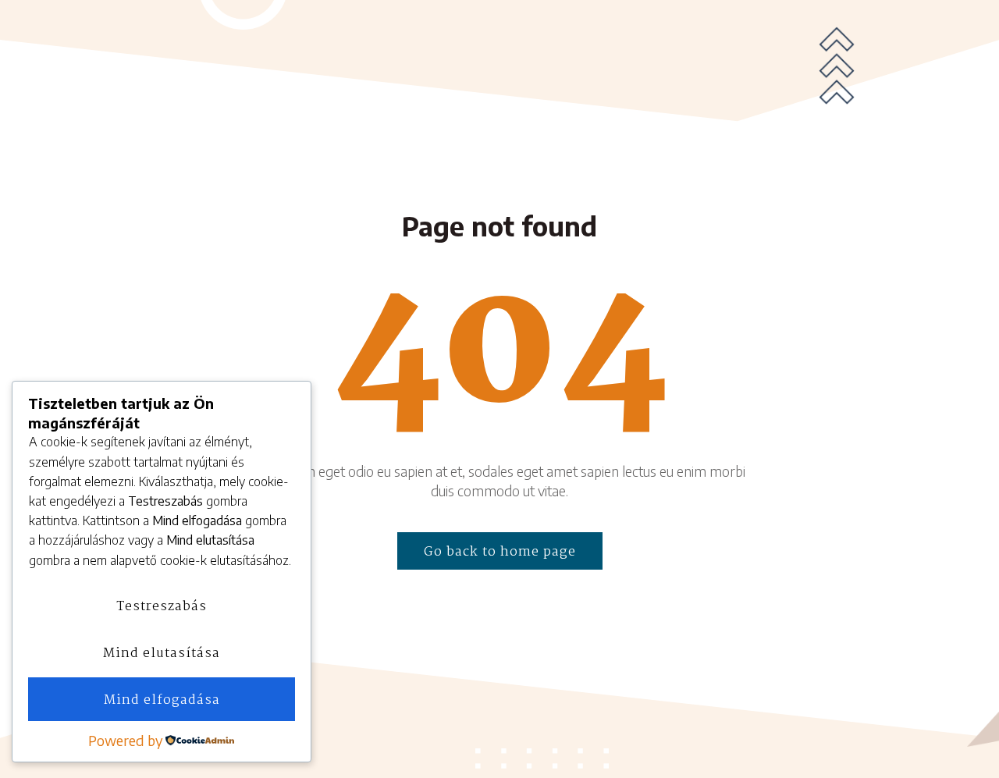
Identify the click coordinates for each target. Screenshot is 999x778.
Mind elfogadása (162, 700)
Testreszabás (161, 606)
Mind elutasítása (161, 653)
